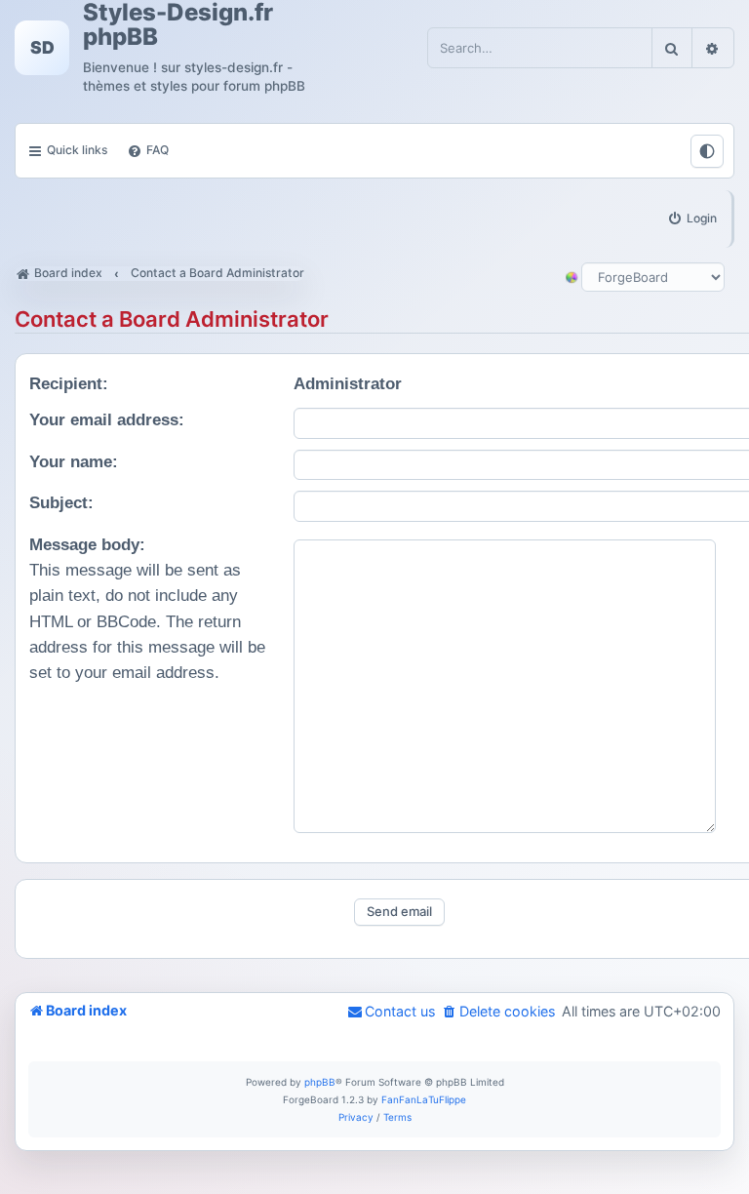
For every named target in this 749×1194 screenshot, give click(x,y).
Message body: (87, 545)
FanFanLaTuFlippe (423, 1099)
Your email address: (106, 420)
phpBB (319, 1082)
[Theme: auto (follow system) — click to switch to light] (707, 151)
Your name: (73, 462)
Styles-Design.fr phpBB (178, 24)
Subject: (61, 503)
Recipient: (68, 384)
